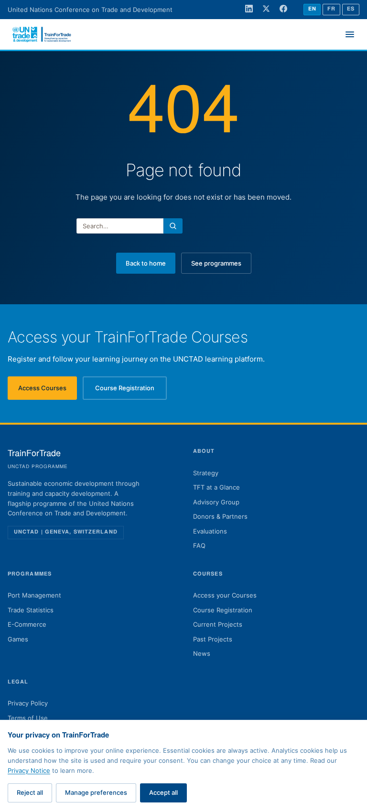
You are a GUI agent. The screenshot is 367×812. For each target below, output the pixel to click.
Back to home (146, 263)
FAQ (199, 545)
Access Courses (47, 390)
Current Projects (217, 624)
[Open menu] (349, 34)
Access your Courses (225, 595)
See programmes (216, 263)
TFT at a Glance (216, 487)
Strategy (205, 473)
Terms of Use (28, 718)
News (201, 653)
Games (18, 639)
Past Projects (212, 639)
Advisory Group (216, 502)
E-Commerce (27, 624)
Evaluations (210, 531)
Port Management (34, 595)
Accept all (163, 792)
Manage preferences (96, 792)
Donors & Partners (220, 516)
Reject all (30, 792)
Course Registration (131, 390)
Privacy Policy (28, 703)
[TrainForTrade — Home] (42, 34)
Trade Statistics (31, 610)
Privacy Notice (29, 770)
